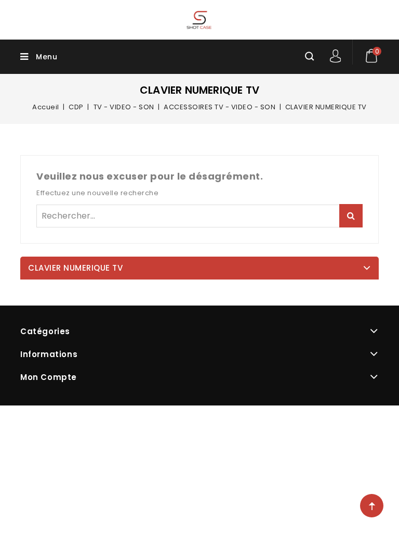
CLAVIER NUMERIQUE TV (75, 267)
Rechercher (351, 215)
